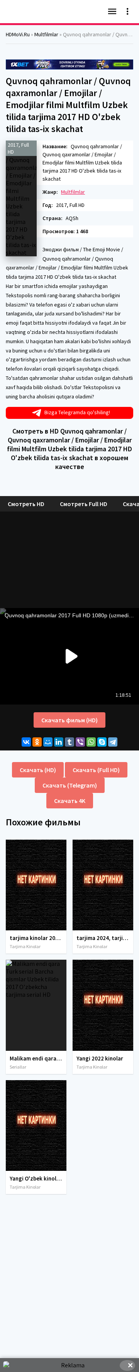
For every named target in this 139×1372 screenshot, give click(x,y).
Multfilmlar (73, 191)
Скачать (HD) (38, 770)
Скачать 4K (69, 801)
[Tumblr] (69, 742)
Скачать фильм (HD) (69, 720)
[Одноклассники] (37, 742)
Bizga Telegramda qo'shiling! (77, 412)
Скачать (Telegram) (69, 785)
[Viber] (80, 742)
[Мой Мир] (48, 742)
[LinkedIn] (58, 742)
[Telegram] (112, 742)
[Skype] (102, 742)
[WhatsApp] (91, 742)
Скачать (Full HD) (96, 770)
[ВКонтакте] (26, 742)
